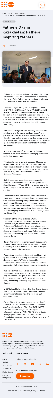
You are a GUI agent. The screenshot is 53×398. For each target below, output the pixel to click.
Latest (11, 13)
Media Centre (7, 372)
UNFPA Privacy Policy (28, 391)
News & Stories (20, 13)
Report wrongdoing (6, 376)
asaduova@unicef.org (12, 307)
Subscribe (25, 376)
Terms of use (12, 391)
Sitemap (42, 391)
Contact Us (6, 369)
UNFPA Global (5, 361)
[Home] (7, 4)
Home (4, 13)
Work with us (7, 365)
